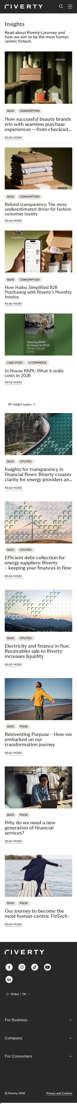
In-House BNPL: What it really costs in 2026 (34, 373)
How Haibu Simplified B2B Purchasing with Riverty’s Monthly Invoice (38, 292)
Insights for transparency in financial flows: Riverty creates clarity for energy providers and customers (38, 474)
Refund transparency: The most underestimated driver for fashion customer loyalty (38, 209)
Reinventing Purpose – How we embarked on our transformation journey (38, 739)
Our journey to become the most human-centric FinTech (36, 914)
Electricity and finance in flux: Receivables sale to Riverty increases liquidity (37, 651)
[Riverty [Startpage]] (24, 6)
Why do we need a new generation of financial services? (30, 827)
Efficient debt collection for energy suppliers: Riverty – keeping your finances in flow (38, 562)
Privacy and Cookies (59, 1093)
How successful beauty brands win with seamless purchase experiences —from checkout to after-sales (38, 124)
